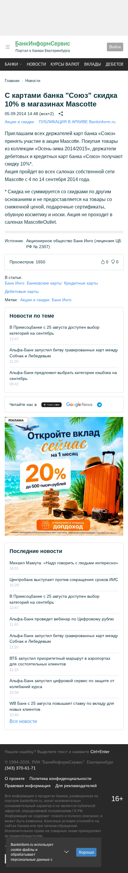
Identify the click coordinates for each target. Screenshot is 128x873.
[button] (8, 47)
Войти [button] (115, 46)
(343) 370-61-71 (20, 768)
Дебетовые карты (22, 291)
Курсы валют (65, 64)
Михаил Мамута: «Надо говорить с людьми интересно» (64, 562)
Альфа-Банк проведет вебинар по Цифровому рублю (62, 618)
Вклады (92, 64)
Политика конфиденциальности (60, 778)
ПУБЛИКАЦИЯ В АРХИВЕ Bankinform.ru (77, 121)
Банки (11, 64)
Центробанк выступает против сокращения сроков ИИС (64, 579)
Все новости (23, 721)
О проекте (15, 778)
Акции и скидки (19, 121)
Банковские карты (44, 283)
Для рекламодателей (76, 785)
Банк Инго (14, 283)
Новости (36, 64)
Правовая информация (28, 785)
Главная (12, 80)
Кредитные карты (81, 283)
